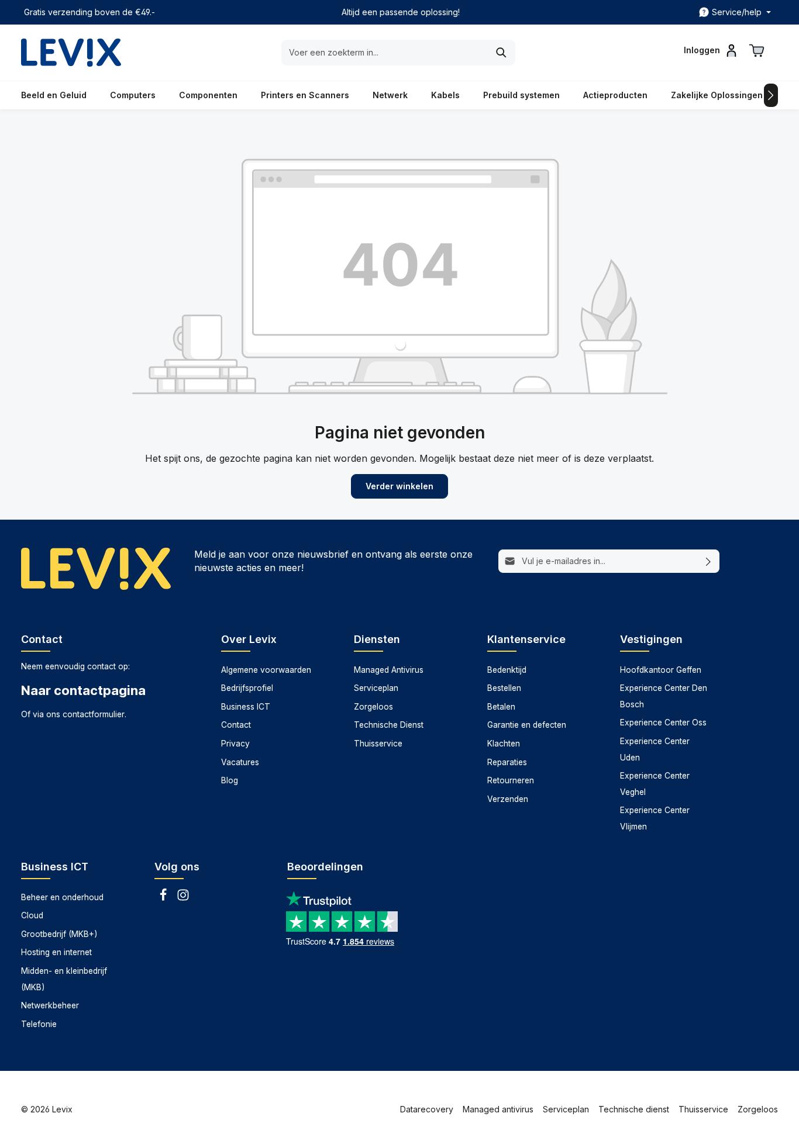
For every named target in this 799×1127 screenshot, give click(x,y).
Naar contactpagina (83, 690)
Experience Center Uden (655, 749)
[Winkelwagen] (757, 50)
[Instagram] (183, 898)
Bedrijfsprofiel (247, 688)
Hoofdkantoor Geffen (660, 670)
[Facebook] (164, 898)
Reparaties (507, 762)
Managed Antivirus (388, 670)
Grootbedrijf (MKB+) (59, 934)
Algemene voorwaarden (266, 670)
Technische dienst (633, 1109)
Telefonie (39, 1024)
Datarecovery (426, 1109)
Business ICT (245, 706)
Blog (229, 780)
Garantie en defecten (526, 725)
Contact (236, 725)
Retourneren (510, 780)
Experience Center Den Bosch (663, 696)
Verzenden (507, 799)
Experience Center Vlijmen (655, 818)
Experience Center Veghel (655, 784)
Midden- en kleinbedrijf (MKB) (64, 979)
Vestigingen (651, 639)
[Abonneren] (708, 561)
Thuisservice (378, 743)
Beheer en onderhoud (62, 897)
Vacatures (240, 762)
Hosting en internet (56, 952)
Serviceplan (376, 688)
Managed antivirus (498, 1109)
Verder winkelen (399, 486)
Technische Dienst (388, 725)
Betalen (501, 706)
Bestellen (504, 688)
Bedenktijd (506, 670)
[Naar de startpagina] (71, 53)
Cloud (32, 915)
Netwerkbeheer (50, 1005)
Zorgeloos (373, 706)
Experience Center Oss (663, 722)
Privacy (235, 743)
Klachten (503, 743)
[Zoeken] (501, 52)
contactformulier (94, 714)
